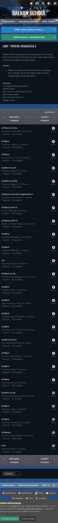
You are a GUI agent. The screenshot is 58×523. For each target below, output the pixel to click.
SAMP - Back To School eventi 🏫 (29, 30)
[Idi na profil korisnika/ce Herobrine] (53, 393)
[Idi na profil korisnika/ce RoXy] (53, 128)
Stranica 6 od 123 (30, 119)
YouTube (52, 493)
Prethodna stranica (14, 119)
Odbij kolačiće (27, 518)
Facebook (42, 498)
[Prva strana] (3, 117)
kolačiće (14, 506)
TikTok (41, 493)
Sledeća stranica (44, 119)
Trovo (31, 498)
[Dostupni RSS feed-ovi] (54, 485)
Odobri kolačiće (10, 518)
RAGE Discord (10, 493)
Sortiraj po (49, 112)
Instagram (19, 498)
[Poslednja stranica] (54, 117)
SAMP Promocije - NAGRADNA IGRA (29, 37)
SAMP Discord (26, 493)
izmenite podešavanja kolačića (29, 509)
